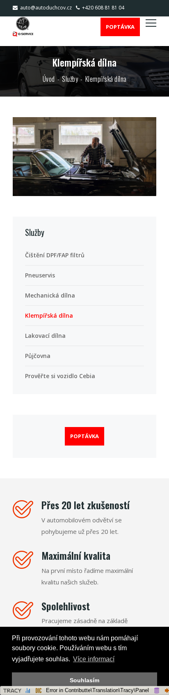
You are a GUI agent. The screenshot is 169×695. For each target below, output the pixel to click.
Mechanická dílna (50, 295)
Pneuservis (40, 275)
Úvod (49, 79)
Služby (70, 79)
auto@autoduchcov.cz (46, 7)
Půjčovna (37, 356)
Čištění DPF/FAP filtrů (54, 255)
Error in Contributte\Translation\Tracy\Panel (97, 690)
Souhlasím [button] (84, 680)
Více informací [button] (93, 659)
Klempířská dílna (49, 315)
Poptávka (120, 26)
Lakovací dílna (45, 335)
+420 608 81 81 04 (103, 7)
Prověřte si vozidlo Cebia (60, 376)
